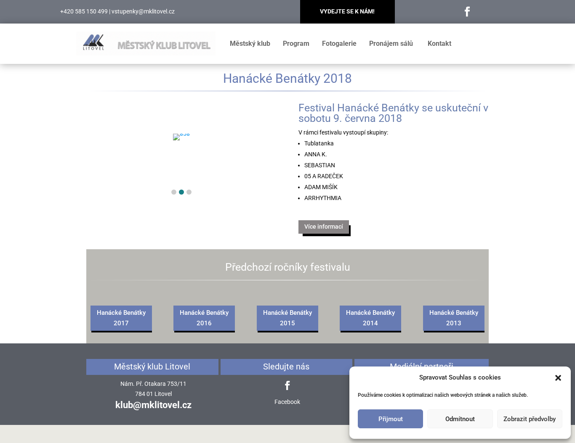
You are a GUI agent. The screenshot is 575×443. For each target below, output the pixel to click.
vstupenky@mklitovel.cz (143, 11)
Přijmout (390, 419)
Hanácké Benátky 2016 (204, 318)
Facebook (287, 401)
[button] (558, 378)
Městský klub (250, 43)
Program (296, 43)
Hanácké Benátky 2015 (287, 318)
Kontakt (439, 43)
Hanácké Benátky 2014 (370, 318)
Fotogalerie (339, 43)
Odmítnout (460, 419)
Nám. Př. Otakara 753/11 (153, 383)
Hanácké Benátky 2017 (121, 318)
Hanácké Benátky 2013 (453, 318)
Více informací (323, 226)
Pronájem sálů (391, 43)
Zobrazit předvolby (529, 419)
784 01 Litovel (153, 393)
